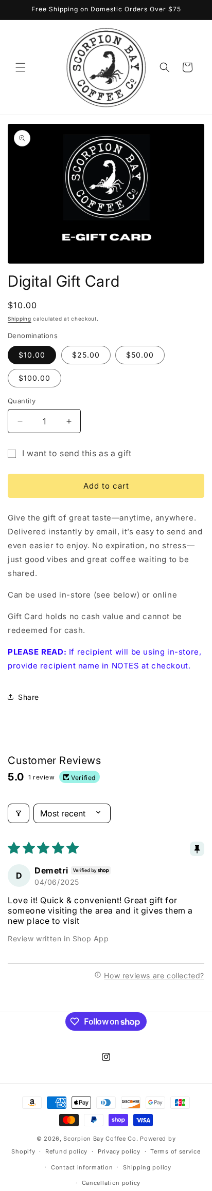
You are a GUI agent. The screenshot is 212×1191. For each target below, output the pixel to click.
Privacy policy (119, 1151)
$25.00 (86, 354)
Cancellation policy (111, 1182)
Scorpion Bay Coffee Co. (100, 1138)
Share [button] (28, 697)
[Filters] (18, 813)
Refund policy (66, 1151)
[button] (20, 67)
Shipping (19, 318)
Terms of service (175, 1151)
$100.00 (34, 378)
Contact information (82, 1167)
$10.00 (32, 354)
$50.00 (140, 354)
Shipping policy (147, 1167)
